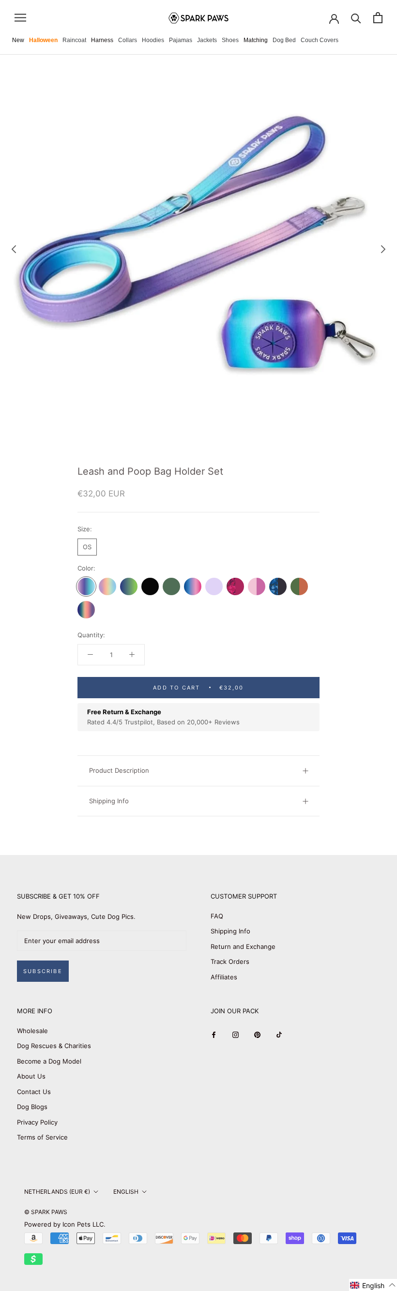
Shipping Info (109, 801)
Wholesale (32, 1031)
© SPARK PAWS (45, 1212)
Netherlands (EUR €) (57, 1191)
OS (87, 547)
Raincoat (74, 40)
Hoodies (153, 40)
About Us (31, 1076)
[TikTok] (279, 1034)
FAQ (217, 916)
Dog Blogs (32, 1107)
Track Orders (230, 961)
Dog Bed (284, 40)
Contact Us (34, 1092)
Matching (256, 40)
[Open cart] (377, 17)
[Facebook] (214, 1034)
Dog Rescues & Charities (54, 1046)
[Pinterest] (257, 1034)
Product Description (119, 770)
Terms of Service (42, 1137)
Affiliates (224, 977)
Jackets (207, 40)
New (18, 40)
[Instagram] (235, 1034)
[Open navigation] (20, 18)
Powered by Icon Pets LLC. (65, 1224)
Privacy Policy (37, 1122)
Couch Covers (319, 40)
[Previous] (14, 249)
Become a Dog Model (49, 1061)
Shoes (230, 40)
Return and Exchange (243, 946)
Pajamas (180, 40)
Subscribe (42, 971)
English (125, 1191)
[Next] (383, 249)
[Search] (356, 18)
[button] (373, 1285)
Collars (127, 40)
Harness (102, 40)
